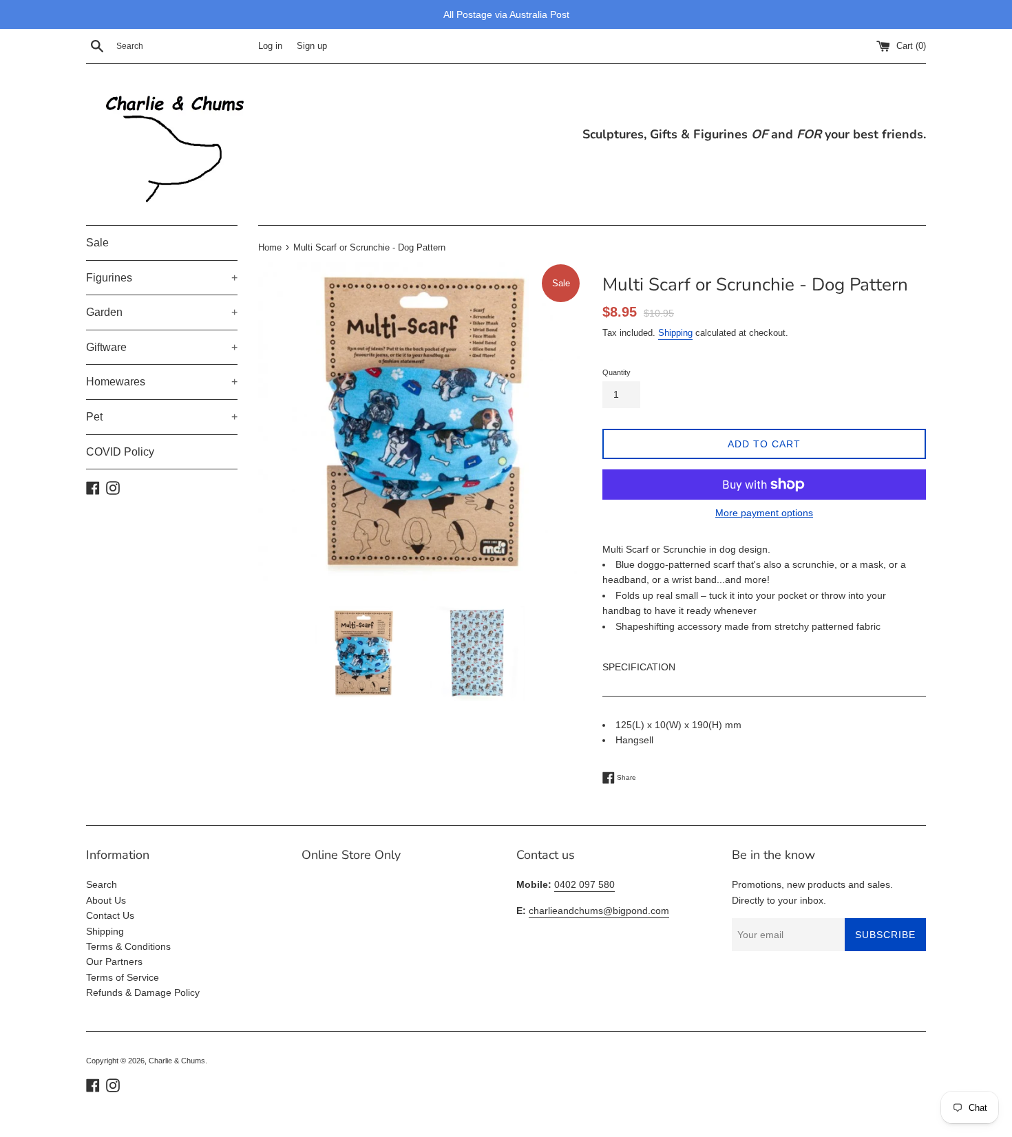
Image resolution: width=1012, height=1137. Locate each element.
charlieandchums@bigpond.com (599, 910)
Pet (162, 417)
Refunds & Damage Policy (143, 992)
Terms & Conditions (128, 946)
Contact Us (110, 915)
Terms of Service (122, 977)
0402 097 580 (584, 884)
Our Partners (114, 961)
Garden (162, 312)
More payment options (764, 512)
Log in (270, 46)
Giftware (162, 347)
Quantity (616, 372)
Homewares (162, 381)
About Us (106, 900)
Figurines (162, 278)
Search (101, 884)
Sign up (312, 46)
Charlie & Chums (177, 1060)
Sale (97, 242)
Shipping (675, 333)
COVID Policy (120, 452)
